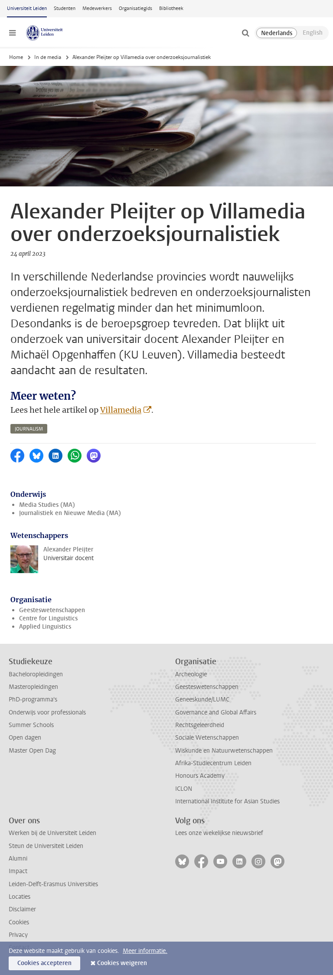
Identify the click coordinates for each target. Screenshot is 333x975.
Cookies (19, 922)
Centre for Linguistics (48, 618)
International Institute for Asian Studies (227, 801)
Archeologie (191, 674)
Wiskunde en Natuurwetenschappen (224, 751)
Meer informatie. (145, 951)
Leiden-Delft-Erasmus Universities (53, 884)
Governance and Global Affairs (215, 712)
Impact (18, 871)
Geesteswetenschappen (52, 610)
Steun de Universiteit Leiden (46, 846)
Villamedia (120, 410)
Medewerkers (97, 8)
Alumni (18, 858)
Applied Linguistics (45, 627)
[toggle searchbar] (245, 33)
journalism (29, 429)
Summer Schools (31, 725)
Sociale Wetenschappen (207, 738)
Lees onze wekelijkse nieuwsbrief (219, 833)
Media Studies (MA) (47, 505)
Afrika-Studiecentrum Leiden (213, 763)
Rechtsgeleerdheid (199, 725)
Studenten (64, 8)
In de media (47, 57)
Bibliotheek (171, 8)
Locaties (19, 897)
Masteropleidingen (33, 687)
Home (16, 57)
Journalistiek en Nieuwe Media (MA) (70, 513)
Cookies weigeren (122, 963)
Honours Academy (200, 776)
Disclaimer (22, 909)
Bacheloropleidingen (36, 674)
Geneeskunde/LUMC (202, 699)
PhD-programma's (33, 699)
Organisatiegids (135, 8)
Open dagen (25, 738)
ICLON (183, 789)
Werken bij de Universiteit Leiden (52, 833)
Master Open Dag (32, 751)
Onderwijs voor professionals (47, 712)
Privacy (18, 935)
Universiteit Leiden (27, 8)
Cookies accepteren (44, 963)
